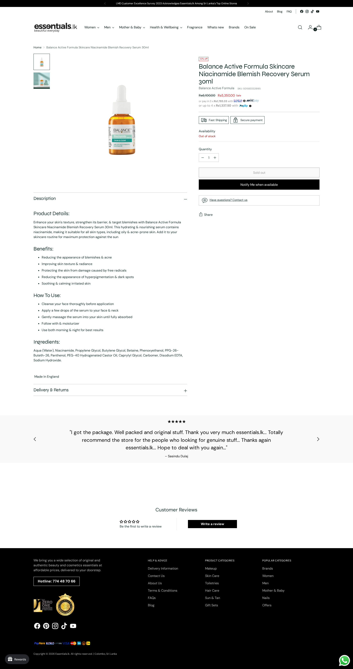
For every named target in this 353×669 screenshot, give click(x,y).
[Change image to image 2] (42, 80)
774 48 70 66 (64, 581)
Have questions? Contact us (228, 200)
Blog (151, 605)
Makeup (211, 568)
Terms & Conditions (162, 590)
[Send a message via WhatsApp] (344, 660)
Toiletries (212, 583)
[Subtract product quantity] (215, 158)
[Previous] (105, 3)
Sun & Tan (212, 598)
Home (37, 47)
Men (265, 583)
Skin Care (212, 576)
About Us (155, 583)
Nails (266, 598)
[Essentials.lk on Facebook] (302, 11)
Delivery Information (163, 568)
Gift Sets (211, 605)
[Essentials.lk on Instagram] (307, 11)
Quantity (205, 149)
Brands (267, 568)
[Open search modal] (300, 27)
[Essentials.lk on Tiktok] (312, 11)
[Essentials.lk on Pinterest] (46, 626)
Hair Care (212, 590)
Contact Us (156, 576)
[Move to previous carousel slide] (34, 439)
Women (268, 576)
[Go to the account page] (309, 27)
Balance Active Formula (216, 88)
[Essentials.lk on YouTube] (317, 11)
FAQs (152, 598)
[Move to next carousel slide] (318, 439)
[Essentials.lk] (56, 27)
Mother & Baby (273, 590)
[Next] (248, 3)
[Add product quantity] (202, 158)
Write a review (212, 524)
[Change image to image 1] (42, 62)
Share (208, 215)
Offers (266, 605)
